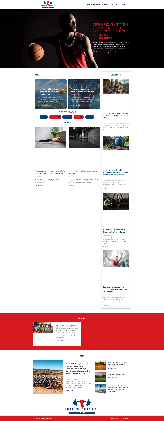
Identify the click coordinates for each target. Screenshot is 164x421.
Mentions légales (113, 418)
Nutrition (115, 4)
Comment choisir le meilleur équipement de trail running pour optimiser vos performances (115, 172)
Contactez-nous (124, 418)
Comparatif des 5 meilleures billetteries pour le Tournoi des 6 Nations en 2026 (117, 376)
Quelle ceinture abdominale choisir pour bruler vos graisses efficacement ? (115, 289)
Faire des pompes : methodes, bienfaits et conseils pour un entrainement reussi (50, 172)
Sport (123, 4)
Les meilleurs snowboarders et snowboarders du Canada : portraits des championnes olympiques (118, 387)
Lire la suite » (38, 185)
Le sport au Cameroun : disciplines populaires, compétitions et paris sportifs (117, 364)
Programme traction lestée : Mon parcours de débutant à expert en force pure (83, 92)
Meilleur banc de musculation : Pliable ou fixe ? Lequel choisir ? (115, 231)
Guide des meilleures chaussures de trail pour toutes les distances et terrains (116, 115)
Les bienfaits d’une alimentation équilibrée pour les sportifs (66, 326)
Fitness (106, 4)
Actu (88, 4)
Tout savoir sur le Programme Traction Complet (83, 172)
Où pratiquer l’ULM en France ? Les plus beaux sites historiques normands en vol (51, 92)
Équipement (97, 4)
